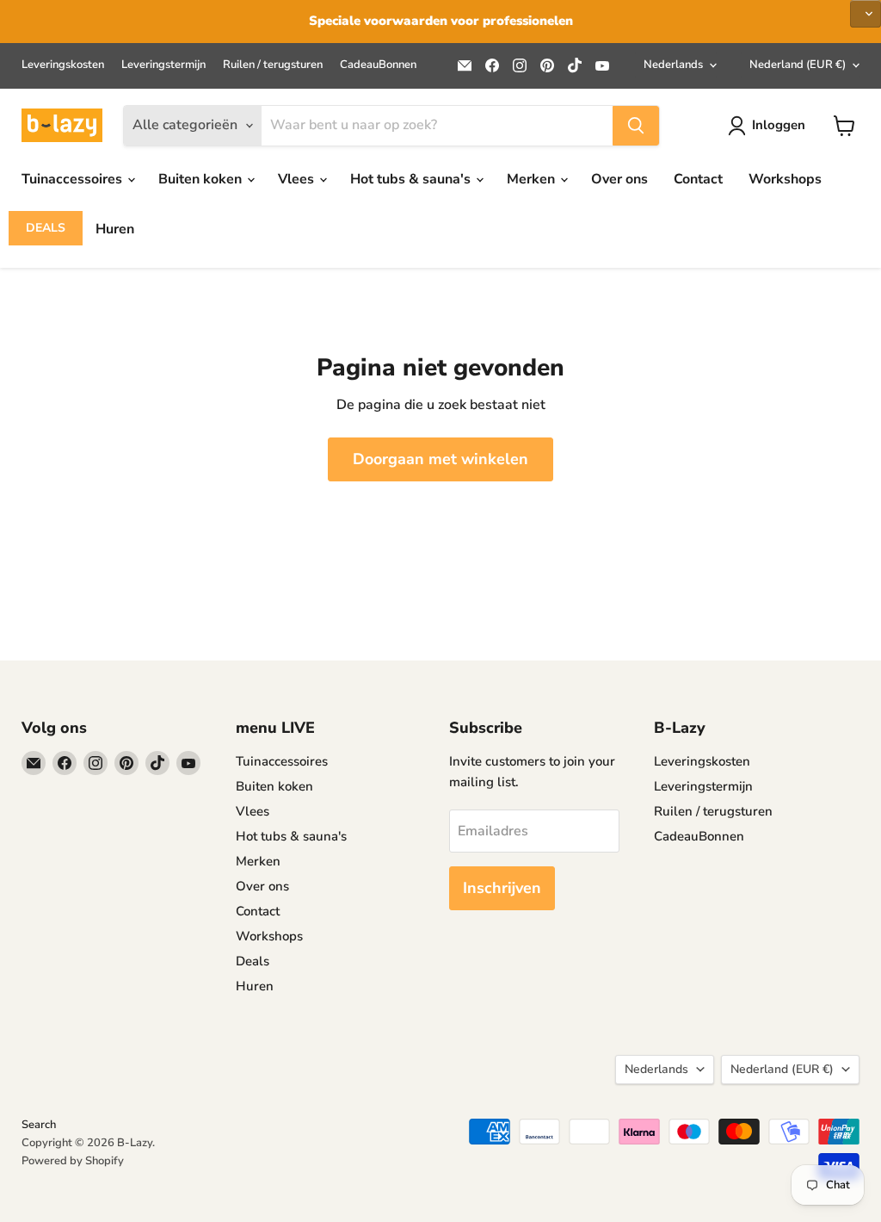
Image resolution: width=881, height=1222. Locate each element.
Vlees (297, 179)
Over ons (619, 179)
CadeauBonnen (378, 65)
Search (39, 1124)
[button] (865, 14)
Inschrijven (502, 888)
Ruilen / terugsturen (273, 65)
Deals (45, 228)
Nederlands (673, 64)
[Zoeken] (636, 126)
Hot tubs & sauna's (412, 179)
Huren (114, 229)
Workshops (785, 179)
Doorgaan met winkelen (440, 459)
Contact (698, 179)
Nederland (797, 64)
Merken (532, 179)
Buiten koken (201, 179)
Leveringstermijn (163, 65)
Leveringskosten (63, 65)
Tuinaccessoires (74, 179)
